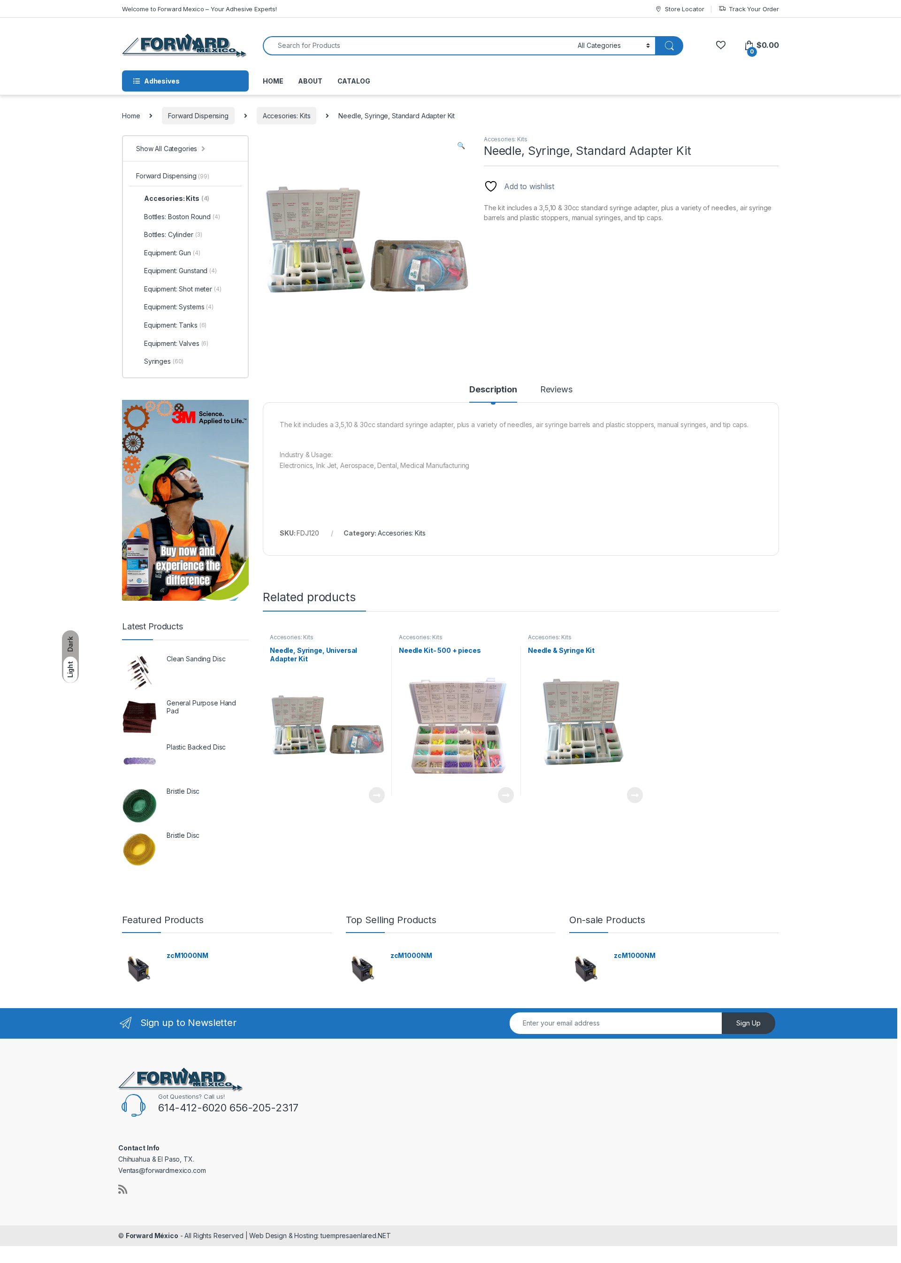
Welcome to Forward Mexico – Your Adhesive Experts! (199, 9)
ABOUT (310, 81)
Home (131, 116)
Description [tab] (493, 389)
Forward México (152, 1236)
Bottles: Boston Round (182, 217)
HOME (273, 81)
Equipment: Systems (179, 307)
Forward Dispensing (198, 116)
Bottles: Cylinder (173, 234)
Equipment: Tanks (175, 325)
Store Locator (684, 9)
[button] (461, 145)
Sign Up (748, 1023)
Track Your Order (754, 9)
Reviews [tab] (556, 389)
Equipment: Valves (176, 343)
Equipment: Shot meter (182, 289)
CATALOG (353, 81)
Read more (377, 795)
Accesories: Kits (287, 116)
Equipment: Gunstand (180, 271)
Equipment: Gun (172, 253)
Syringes (163, 361)
